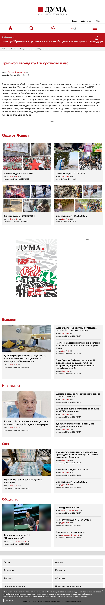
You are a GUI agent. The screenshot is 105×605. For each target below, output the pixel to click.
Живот (16, 49)
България (9, 319)
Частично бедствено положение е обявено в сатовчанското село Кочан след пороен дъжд (78, 345)
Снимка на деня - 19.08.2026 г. (71, 216)
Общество (10, 499)
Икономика (11, 386)
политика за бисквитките (48, 596)
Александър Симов (68, 535)
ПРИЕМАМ (9, 600)
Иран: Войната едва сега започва (72, 469)
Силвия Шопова (15, 72)
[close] (102, 590)
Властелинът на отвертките (70, 532)
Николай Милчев (67, 510)
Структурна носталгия (67, 507)
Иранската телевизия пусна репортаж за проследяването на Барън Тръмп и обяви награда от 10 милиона (77, 454)
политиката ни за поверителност (74, 596)
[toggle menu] (95, 28)
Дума (11, 176)
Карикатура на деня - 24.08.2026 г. (73, 520)
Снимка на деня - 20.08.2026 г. (19, 216)
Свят (5, 444)
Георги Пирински (16, 541)
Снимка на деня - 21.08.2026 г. (71, 173)
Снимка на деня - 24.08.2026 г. (19, 173)
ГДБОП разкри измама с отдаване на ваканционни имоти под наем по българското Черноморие (25, 358)
